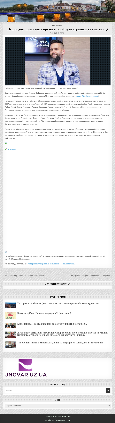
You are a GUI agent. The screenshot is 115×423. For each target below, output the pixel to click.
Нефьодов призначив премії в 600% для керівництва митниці (57, 29)
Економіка (58, 25)
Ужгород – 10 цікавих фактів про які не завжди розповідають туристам (58, 303)
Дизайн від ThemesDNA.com (57, 420)
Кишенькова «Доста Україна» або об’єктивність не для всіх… (52, 323)
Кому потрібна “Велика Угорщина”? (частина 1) (44, 313)
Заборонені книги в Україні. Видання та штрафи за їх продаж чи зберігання (60, 342)
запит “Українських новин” (87, 96)
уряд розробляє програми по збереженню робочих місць (51, 264)
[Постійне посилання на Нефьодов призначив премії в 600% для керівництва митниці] (58, 61)
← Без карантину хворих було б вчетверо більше (23, 275)
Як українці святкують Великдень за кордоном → (91, 275)
